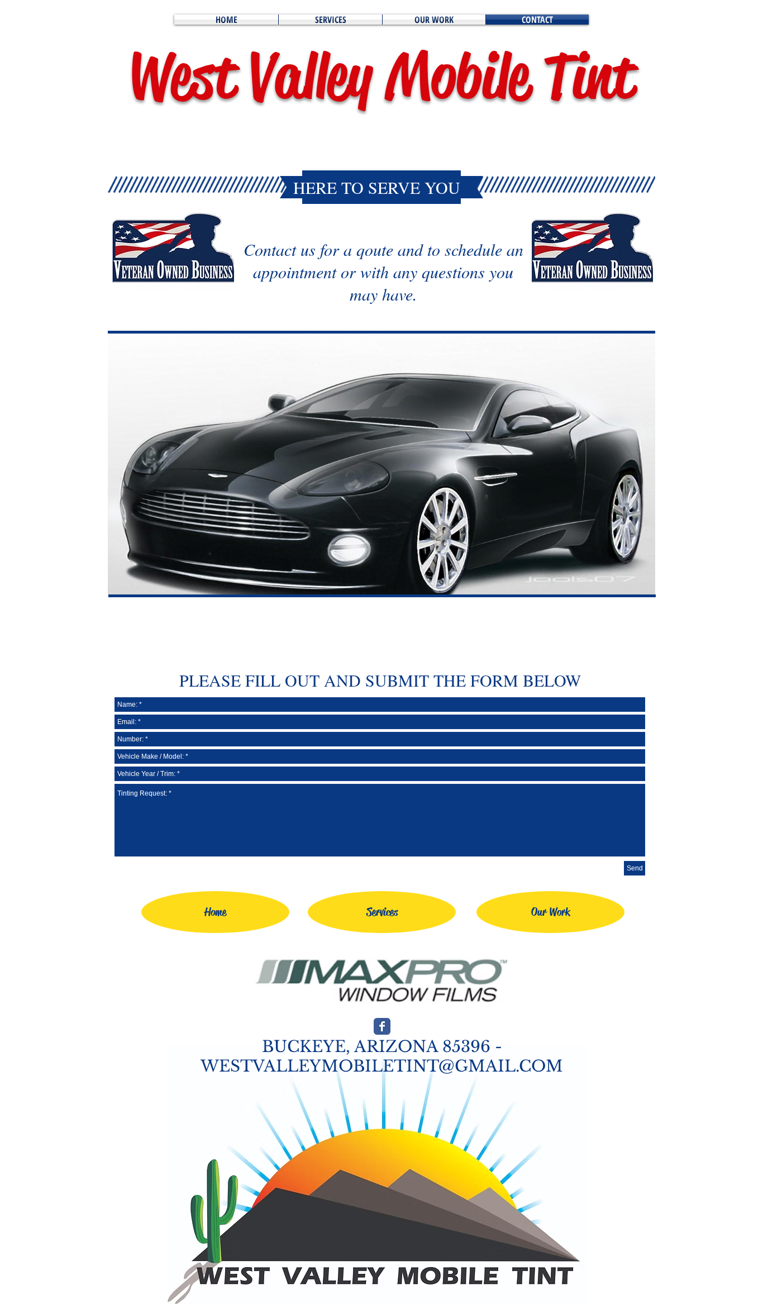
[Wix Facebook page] (382, 1026)
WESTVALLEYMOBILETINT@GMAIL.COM (382, 1066)
